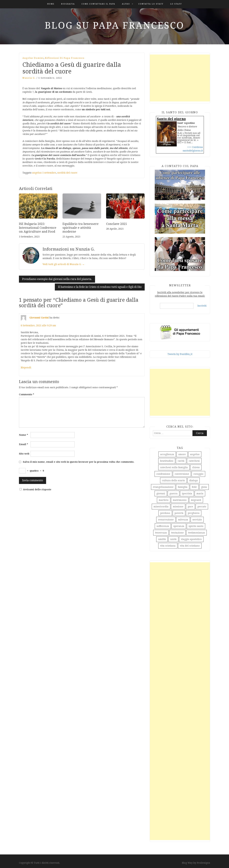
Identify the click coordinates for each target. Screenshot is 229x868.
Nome (23, 435)
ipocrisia (187, 493)
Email (23, 444)
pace (190, 506)
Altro (126, 4)
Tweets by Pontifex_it (179, 354)
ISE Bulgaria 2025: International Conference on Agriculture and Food (37, 227)
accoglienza (167, 454)
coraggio (198, 474)
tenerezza (161, 532)
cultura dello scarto (173, 480)
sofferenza (163, 526)
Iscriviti (202, 305)
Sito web (24, 453)
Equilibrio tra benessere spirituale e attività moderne (81, 227)
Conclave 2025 (116, 224)
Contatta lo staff (150, 4)
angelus (194, 454)
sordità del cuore (67, 172)
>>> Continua (195, 147)
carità (181, 461)
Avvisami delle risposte (37, 489)
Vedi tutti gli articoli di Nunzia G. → (63, 264)
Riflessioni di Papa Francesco (64, 58)
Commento (26, 394)
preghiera (193, 513)
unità (173, 539)
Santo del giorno (171, 119)
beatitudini (166, 461)
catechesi (194, 461)
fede (194, 487)
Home (50, 4)
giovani (160, 493)
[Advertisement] (180, 78)
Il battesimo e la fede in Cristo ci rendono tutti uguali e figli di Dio (99, 286)
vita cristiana (168, 545)
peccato (201, 506)
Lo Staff (176, 4)
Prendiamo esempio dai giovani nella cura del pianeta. (57, 279)
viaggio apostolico (191, 539)
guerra (173, 493)
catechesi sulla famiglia (174, 467)
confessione (163, 474)
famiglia (182, 487)
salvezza (183, 519)
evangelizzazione (163, 487)
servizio (197, 519)
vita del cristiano (190, 545)
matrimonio (180, 500)
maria (199, 493)
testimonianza (196, 532)
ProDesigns (203, 862)
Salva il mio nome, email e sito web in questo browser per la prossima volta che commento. (78, 462)
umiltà (162, 539)
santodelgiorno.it (193, 150)
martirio (163, 500)
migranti (196, 500)
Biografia (68, 4)
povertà (179, 513)
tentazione (177, 532)
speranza (178, 526)
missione (178, 506)
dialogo (193, 480)
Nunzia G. (29, 78)
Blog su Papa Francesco (114, 25)
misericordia (161, 506)
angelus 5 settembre (44, 172)
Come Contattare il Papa (98, 4)
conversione (182, 474)
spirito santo (196, 526)
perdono (165, 513)
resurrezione (166, 519)
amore (182, 454)
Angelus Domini (33, 58)
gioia (204, 487)
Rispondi (26, 367)
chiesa (196, 467)
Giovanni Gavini (39, 317)
